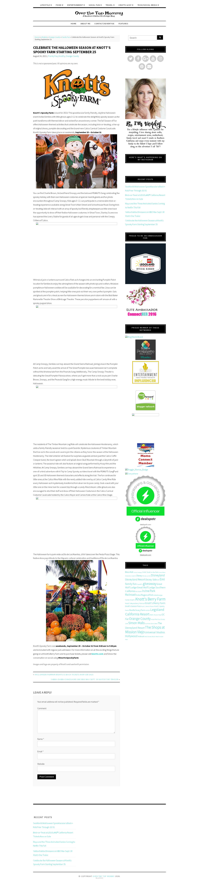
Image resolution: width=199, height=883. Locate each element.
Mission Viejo (157, 615)
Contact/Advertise (104, 23)
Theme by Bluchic (99, 878)
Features (123, 23)
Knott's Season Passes (147, 606)
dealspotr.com (145, 524)
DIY (158, 580)
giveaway (149, 583)
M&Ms (151, 615)
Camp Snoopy (137, 572)
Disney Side (151, 579)
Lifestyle (45, 5)
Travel (109, 5)
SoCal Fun (94, 5)
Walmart (141, 636)
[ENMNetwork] (145, 372)
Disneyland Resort (135, 579)
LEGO (148, 610)
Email (40, 751)
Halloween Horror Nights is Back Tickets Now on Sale (64, 674)
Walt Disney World (150, 636)
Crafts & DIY (125, 5)
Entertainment (75, 5)
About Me (86, 23)
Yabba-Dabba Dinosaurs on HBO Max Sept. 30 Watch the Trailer (84, 679)
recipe (153, 619)
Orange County (54, 37)
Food (59, 5)
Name (40, 739)
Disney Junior (147, 576)
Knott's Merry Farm (155, 603)
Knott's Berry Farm (150, 599)
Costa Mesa (162, 572)
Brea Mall (129, 572)
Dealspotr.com (145, 554)
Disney (139, 575)
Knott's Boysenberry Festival (135, 603)
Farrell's (139, 584)
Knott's (62, 56)
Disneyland (158, 575)
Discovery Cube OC (130, 576)
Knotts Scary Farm (137, 610)
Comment (41, 708)
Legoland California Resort (144, 611)
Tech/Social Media (147, 5)
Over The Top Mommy (104, 876)
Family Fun (66, 37)
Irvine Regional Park (144, 595)
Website (41, 764)
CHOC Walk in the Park (150, 572)
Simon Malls (136, 623)
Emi (162, 579)
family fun (131, 584)
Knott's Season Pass (133, 606)
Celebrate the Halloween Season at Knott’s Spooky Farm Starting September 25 (72, 49)
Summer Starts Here (151, 623)
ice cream (138, 591)
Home (73, 23)
